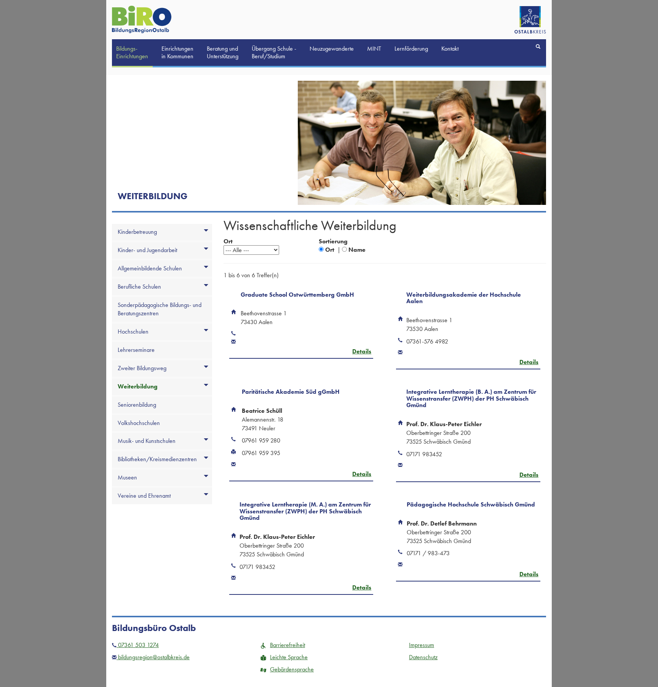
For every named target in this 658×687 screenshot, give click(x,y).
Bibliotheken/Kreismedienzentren (157, 459)
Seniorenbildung (137, 405)
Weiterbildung (138, 386)
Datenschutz (423, 657)
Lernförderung (411, 49)
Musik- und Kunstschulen (147, 441)
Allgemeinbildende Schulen (150, 268)
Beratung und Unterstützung (222, 52)
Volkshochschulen (139, 423)
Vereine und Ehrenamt (144, 496)
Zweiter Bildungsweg (142, 368)
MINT (374, 49)
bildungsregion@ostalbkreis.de (153, 657)
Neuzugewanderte (332, 49)
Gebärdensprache (292, 669)
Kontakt (449, 49)
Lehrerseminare (136, 350)
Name (357, 250)
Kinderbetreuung (137, 232)
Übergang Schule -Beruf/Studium (274, 52)
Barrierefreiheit (287, 645)
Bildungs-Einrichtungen (132, 52)
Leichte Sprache (289, 657)
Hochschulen (133, 332)
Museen (127, 477)
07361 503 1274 (138, 645)
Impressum (421, 645)
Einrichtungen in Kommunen (177, 52)
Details (361, 351)
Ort (329, 250)
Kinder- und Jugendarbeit (147, 250)
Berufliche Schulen (139, 287)
